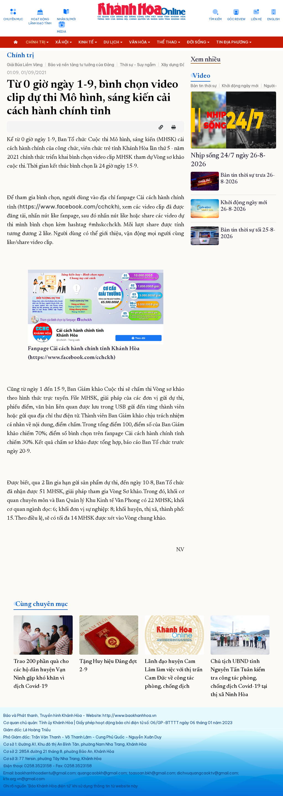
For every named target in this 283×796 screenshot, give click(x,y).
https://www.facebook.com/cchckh (68, 206)
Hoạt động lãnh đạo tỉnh (39, 21)
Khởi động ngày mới (240, 85)
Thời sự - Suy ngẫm (138, 64)
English (273, 19)
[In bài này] (172, 127)
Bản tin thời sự (203, 85)
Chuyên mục (13, 19)
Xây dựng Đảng (175, 64)
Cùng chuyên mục (41, 604)
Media (61, 31)
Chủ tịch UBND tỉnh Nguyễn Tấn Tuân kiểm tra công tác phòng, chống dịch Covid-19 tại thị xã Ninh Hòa (239, 678)
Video (201, 76)
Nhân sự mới (66, 19)
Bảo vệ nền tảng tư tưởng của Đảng (81, 64)
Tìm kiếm (215, 19)
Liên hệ (256, 19)
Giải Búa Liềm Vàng (25, 64)
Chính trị (20, 55)
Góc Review (236, 19)
